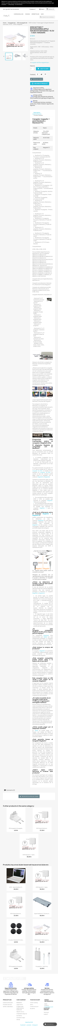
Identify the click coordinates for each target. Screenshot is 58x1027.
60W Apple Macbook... (42, 828)
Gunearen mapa (21, 1017)
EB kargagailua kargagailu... (16, 828)
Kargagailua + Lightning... (42, 966)
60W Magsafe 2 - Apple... (29, 854)
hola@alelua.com (48, 1007)
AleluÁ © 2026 (29, 1022)
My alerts (32, 1008)
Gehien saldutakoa (8, 1006)
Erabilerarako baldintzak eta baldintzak (20, 1008)
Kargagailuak (18, 14)
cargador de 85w (45, 472)
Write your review (37, 79)
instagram (35, 1025)
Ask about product (40, 84)
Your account (35, 1000)
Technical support (46, 1013)
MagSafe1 (40, 477)
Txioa (41, 74)
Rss (11, 978)
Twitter (7, 978)
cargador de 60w (37, 471)
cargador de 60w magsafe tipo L (40, 62)
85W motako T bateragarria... (42, 940)
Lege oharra (20, 1004)
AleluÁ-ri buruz (20, 1011)
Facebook (4, 978)
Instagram (21, 978)
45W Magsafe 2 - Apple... (42, 887)
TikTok (24, 978)
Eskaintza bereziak (8, 1002)
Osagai (27, 14)
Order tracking (34, 1002)
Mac (42, 14)
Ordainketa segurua (22, 1013)
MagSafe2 (47, 477)
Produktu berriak (7, 1004)
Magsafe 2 (35, 515)
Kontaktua (19, 1015)
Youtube (14, 978)
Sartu (31, 1004)
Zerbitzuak (35, 14)
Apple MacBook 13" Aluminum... (42, 913)
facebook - (23, 1025)
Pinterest (45, 74)
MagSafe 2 (43, 508)
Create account (34, 1006)
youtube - (29, 1025)
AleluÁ (45, 637)
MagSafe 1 (47, 514)
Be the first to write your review (30, 796)
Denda (18, 1019)
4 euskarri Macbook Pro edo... (16, 940)
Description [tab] (37, 112)
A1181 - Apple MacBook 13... (16, 887)
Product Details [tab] (38, 115)
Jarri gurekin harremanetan (11, 9)
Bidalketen (19, 1002)
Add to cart (43, 69)
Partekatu (37, 74)
